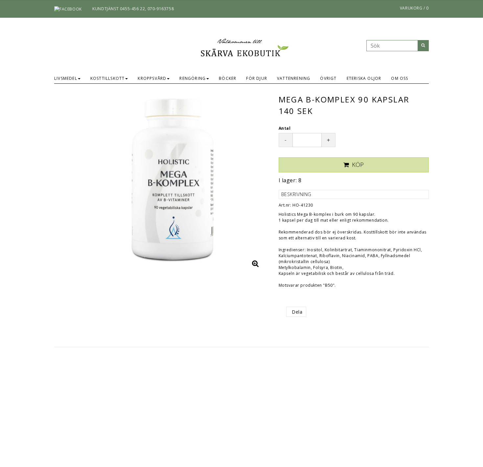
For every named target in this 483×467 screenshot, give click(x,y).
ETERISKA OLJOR (364, 78)
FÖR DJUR (256, 78)
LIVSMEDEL (65, 78)
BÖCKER (227, 78)
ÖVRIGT (328, 78)
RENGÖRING (192, 78)
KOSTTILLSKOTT (107, 78)
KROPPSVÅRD (152, 78)
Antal (285, 128)
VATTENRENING (293, 78)
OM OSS (399, 78)
